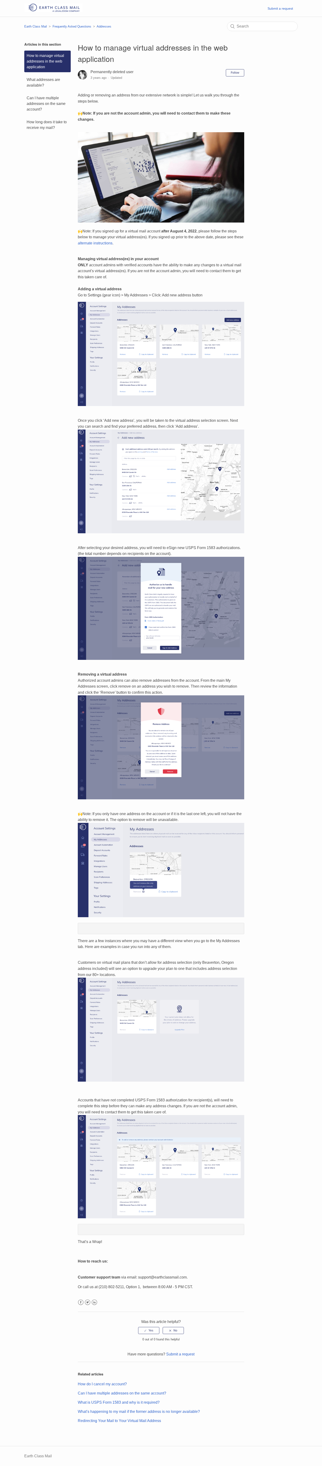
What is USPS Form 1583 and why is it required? (119, 1402)
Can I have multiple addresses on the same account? (46, 103)
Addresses (104, 26)
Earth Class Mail (35, 26)
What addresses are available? (43, 82)
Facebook (81, 1302)
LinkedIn (94, 1302)
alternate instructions (95, 243)
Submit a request (280, 8)
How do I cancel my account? (102, 1384)
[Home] (53, 11)
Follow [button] (235, 72)
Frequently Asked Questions (72, 26)
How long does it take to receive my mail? (47, 125)
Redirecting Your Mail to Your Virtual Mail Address (119, 1421)
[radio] (148, 1330)
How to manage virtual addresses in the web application (45, 61)
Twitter (88, 1302)
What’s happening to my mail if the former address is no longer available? (139, 1412)
